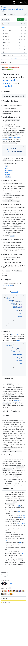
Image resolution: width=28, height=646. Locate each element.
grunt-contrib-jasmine (10, 82)
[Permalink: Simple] (1, 289)
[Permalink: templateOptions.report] (1, 117)
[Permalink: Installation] (1, 91)
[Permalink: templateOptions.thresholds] (1, 239)
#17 (24, 517)
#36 (19, 511)
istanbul (7, 86)
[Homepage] (14, 2)
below (18, 340)
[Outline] (26, 62)
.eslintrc (6, 33)
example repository (7, 285)
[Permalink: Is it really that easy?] (1, 378)
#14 (19, 517)
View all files (14, 58)
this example (14, 292)
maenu (5, 7)
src (5, 27)
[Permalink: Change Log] (1, 489)
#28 (24, 515)
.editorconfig (7, 30)
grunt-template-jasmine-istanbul (12, 9)
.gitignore (6, 36)
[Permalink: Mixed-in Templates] (1, 411)
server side (5, 402)
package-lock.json (8, 55)
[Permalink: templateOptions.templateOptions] (1, 267)
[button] (24, 96)
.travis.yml (6, 39)
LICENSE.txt (7, 49)
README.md (7, 52)
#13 (20, 529)
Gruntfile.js (7, 45)
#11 (6, 540)
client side (16, 400)
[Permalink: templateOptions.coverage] (1, 106)
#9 (23, 553)
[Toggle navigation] (2, 2)
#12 (20, 542)
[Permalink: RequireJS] (1, 332)
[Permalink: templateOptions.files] (1, 180)
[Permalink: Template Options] (1, 101)
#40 (19, 506)
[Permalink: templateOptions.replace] (1, 204)
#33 (19, 515)
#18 (18, 523)
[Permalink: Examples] (1, 279)
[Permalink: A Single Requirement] (1, 455)
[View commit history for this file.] (24, 24)
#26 (23, 523)
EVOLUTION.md (8, 42)
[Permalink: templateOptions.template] (1, 254)
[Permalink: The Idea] (1, 416)
